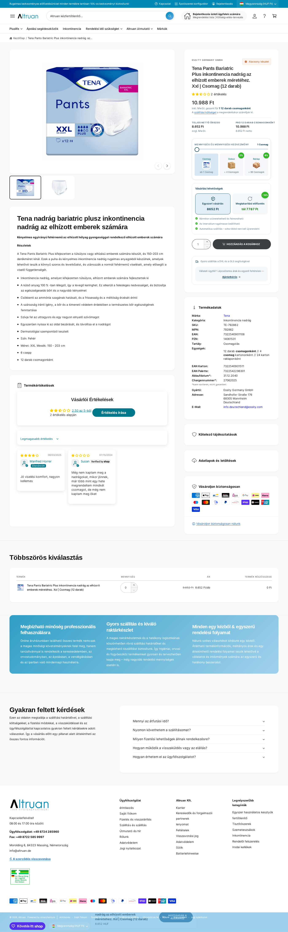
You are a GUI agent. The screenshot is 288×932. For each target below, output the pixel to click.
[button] (12, 16)
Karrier (180, 807)
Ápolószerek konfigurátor (193, 3)
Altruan (22, 917)
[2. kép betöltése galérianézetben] (59, 188)
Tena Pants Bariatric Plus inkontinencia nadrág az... (60, 38)
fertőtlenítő (239, 818)
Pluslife (14, 29)
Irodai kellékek (242, 847)
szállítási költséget (205, 112)
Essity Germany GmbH (207, 60)
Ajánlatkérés (229, 276)
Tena (226, 315)
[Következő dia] (167, 165)
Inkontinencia (241, 835)
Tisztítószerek (241, 824)
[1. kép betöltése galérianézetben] (25, 188)
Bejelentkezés (224, 3)
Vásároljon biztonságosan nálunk (218, 523)
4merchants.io (47, 917)
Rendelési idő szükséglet (102, 29)
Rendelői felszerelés (245, 841)
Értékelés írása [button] (113, 412)
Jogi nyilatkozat (130, 848)
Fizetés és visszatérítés (135, 819)
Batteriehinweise (187, 853)
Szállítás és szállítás (133, 825)
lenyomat (182, 824)
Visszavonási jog (187, 836)
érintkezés (126, 807)
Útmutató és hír (130, 831)
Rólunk (124, 836)
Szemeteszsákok (243, 829)
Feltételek (182, 830)
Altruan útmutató (138, 29)
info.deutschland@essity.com (242, 407)
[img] (29, 455)
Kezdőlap (19, 38)
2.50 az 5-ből (81, 410)
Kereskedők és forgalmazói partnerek (194, 815)
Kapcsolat (165, 3)
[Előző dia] (158, 165)
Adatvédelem (128, 842)
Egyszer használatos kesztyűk (252, 812)
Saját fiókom (128, 813)
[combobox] (110, 16)
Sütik (179, 847)
